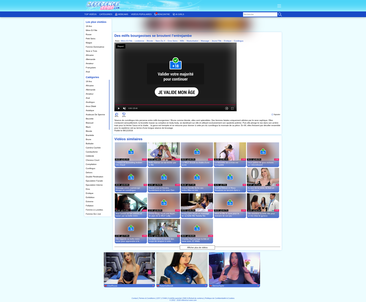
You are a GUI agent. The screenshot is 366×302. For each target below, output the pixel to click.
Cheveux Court (93, 160)
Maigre (89, 43)
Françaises (91, 67)
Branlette (90, 135)
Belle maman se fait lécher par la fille (162, 163)
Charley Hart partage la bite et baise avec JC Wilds (195, 240)
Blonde (89, 131)
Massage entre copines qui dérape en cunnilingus (128, 189)
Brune (89, 139)
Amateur (90, 63)
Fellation (90, 205)
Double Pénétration (95, 176)
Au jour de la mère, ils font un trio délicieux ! (261, 189)
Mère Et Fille (92, 30)
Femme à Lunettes (95, 210)
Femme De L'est (93, 214)
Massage (205, 41)
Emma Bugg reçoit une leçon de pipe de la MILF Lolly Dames (162, 214)
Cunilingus (91, 168)
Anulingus (90, 102)
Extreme (90, 201)
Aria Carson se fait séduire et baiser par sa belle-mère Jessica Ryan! (129, 214)
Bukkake (90, 143)
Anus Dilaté (91, 106)
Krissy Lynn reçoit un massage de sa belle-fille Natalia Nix (195, 214)
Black (88, 127)
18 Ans (89, 26)
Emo (88, 189)
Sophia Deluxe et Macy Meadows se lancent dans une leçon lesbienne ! (228, 189)
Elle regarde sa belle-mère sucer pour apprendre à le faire (128, 240)
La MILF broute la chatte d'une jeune (195, 163)
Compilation (91, 164)
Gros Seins (173, 41)
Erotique (90, 193)
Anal (88, 72)
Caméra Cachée (93, 148)
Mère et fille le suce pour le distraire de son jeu (227, 214)
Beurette (90, 119)
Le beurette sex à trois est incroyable (226, 163)
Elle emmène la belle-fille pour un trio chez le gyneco (261, 214)
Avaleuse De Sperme (96, 114)
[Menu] (279, 5)
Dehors (89, 172)
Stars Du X (160, 41)
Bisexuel (90, 123)
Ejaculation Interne (94, 185)
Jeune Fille (216, 41)
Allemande (91, 59)
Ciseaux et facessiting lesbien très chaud (129, 163)
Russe (89, 34)
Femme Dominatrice (95, 47)
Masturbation (192, 41)
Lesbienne (139, 41)
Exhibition (90, 197)
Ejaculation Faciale (94, 181)
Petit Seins (91, 38)
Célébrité (90, 156)
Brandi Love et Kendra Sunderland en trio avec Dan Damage (161, 189)
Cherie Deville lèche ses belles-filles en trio (192, 189)
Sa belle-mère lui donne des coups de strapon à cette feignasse (161, 240)
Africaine (90, 55)
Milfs (182, 41)
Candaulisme (92, 152)
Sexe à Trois (92, 51)
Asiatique (90, 110)
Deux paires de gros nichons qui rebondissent (260, 163)
